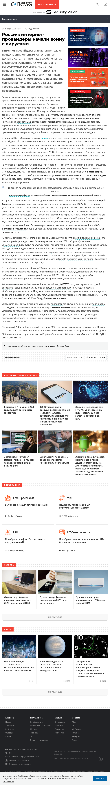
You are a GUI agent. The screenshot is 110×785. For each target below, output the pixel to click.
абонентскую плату (61, 252)
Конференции (36, 722)
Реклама (59, 725)
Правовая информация (20, 764)
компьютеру (8, 111)
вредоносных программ (58, 287)
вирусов (44, 97)
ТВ (31, 736)
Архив (8, 736)
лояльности (98, 303)
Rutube (75, 732)
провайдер (57, 303)
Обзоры (9, 732)
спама (31, 145)
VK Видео (76, 729)
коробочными (24, 121)
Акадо (13, 268)
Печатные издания (39, 740)
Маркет (33, 729)
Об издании (60, 722)
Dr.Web (57, 275)
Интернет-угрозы (56, 168)
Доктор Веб (20, 168)
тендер (16, 204)
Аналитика (10, 725)
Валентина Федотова (14, 228)
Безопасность (46, 4)
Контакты (59, 732)
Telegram (76, 736)
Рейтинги (9, 729)
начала (45, 137)
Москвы (101, 327)
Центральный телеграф (38, 284)
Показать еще (55, 617)
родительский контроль (80, 258)
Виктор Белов (40, 255)
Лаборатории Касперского (17, 291)
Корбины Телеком (84, 218)
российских (47, 207)
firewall (61, 258)
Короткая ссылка (97, 357)
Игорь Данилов (36, 168)
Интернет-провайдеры (19, 195)
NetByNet (101, 334)
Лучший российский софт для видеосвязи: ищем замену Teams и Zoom (37, 346)
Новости (9, 722)
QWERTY (13, 337)
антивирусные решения (87, 237)
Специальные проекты (41, 725)
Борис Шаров (94, 171)
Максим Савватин (60, 307)
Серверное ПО (16, 148)
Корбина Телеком (30, 137)
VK (73, 725)
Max (74, 722)
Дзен (74, 740)
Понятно (100, 778)
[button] (97, 4)
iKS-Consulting (21, 327)
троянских (54, 97)
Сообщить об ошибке (19, 760)
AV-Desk (53, 152)
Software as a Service (54, 248)
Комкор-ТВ (36, 268)
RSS (10, 753)
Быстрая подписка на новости (23, 749)
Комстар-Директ (11, 244)
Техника (34, 732)
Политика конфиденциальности (24, 756)
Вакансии (59, 729)
